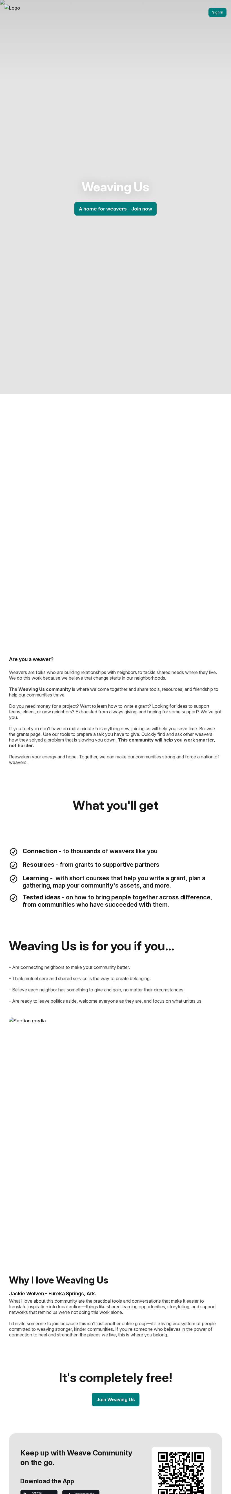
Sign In (217, 12)
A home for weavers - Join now (115, 209)
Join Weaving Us (115, 1399)
